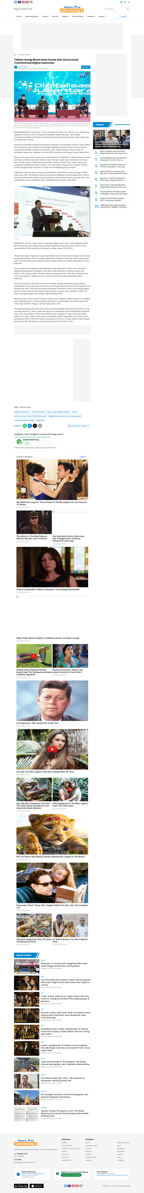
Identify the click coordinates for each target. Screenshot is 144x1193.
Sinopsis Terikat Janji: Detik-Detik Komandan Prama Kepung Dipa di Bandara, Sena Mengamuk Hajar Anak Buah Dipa (65, 1015)
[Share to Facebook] (30, 426)
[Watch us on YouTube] (27, 2)
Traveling (120, 1160)
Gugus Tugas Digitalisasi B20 (58, 412)
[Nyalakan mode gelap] (129, 2)
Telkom (74, 412)
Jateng (44, 16)
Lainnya (101, 16)
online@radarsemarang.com (24, 1162)
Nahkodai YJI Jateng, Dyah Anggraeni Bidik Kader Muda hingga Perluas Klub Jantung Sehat (64, 964)
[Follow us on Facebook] (15, 2)
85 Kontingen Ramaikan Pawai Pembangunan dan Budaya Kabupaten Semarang (64, 1095)
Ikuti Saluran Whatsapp (71, 1175)
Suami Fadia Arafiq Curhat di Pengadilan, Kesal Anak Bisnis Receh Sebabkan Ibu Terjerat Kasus (111, 144)
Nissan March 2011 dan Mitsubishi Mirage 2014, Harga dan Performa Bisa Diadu (113, 187)
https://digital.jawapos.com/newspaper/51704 (112, 1175)
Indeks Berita (66, 1160)
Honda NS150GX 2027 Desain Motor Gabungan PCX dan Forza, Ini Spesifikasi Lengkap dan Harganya (113, 160)
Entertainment (77, 16)
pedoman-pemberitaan (70, 1148)
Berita (19, 16)
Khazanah (120, 1151)
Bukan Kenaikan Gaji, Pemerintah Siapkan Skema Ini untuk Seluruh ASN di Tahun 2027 (114, 153)
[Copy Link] (40, 426)
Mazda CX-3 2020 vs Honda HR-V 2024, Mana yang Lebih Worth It (113, 179)
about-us (65, 1157)
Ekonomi (55, 16)
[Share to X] (35, 426)
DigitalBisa (40, 420)
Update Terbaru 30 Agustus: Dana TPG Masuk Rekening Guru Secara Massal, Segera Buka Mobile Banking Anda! (64, 1113)
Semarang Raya (31, 16)
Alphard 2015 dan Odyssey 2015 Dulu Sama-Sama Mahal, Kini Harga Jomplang (113, 173)
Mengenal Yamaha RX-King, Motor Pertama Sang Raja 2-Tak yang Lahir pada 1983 (113, 167)
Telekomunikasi (24, 55)
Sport (119, 1145)
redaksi (64, 1143)
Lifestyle (120, 1154)
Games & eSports (123, 1143)
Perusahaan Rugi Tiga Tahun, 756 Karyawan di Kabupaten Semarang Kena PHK (63, 1079)
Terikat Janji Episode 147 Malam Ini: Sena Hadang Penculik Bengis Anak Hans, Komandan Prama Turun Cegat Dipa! (65, 1048)
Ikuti (27, 443)
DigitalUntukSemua (22, 412)
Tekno (119, 1157)
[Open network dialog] (121, 2)
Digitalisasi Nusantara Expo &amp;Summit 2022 (65, 416)
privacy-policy (67, 1145)
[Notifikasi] (125, 2)
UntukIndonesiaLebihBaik (24, 420)
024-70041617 (19, 1156)
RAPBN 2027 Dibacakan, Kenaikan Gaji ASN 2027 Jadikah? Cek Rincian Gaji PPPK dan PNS (113, 207)
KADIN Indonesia (38, 412)
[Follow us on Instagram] (23, 2)
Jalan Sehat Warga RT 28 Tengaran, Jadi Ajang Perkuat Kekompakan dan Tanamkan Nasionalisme (65, 1063)
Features (90, 16)
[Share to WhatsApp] (25, 426)
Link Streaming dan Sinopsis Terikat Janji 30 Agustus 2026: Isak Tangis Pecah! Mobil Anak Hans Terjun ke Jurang (65, 982)
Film (42, 977)
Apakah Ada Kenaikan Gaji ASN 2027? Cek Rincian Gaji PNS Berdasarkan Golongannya (112, 200)
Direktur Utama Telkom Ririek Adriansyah (30, 416)
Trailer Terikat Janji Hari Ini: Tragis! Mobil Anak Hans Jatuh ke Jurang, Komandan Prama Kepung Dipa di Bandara (65, 999)
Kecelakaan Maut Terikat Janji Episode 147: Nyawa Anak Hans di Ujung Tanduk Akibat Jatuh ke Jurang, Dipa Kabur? (65, 1031)
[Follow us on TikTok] (31, 2)
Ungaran (44, 1091)
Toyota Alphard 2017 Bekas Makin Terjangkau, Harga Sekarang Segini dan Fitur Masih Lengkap (113, 194)
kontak (64, 1151)
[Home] (14, 54)
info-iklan (65, 1154)
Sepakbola (121, 1148)
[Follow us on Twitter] (19, 2)
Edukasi (65, 16)
